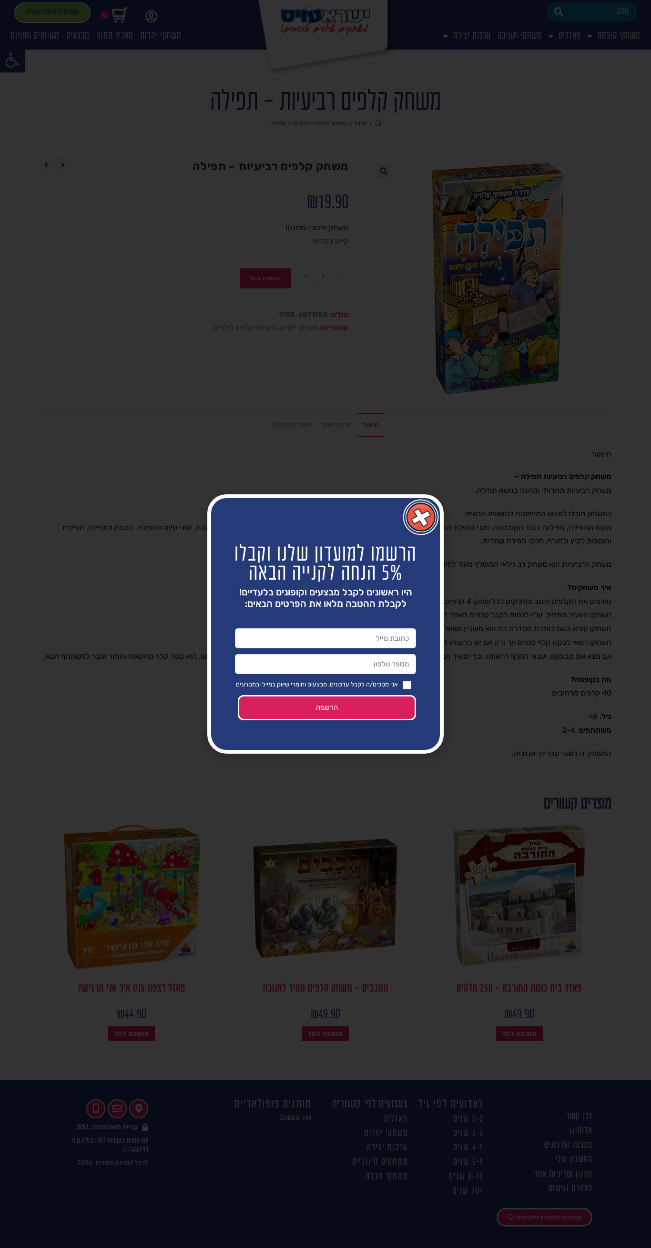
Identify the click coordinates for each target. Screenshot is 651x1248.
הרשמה (327, 707)
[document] (325, 624)
